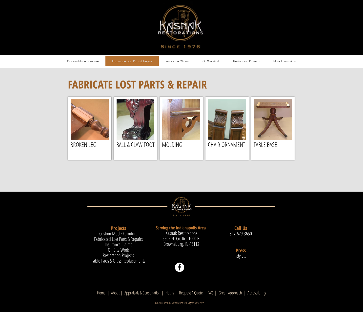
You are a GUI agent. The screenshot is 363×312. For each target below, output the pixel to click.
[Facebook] (179, 267)
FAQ (210, 293)
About (115, 293)
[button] (284, 61)
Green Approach (230, 293)
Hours (169, 293)
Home (101, 293)
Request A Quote (191, 293)
